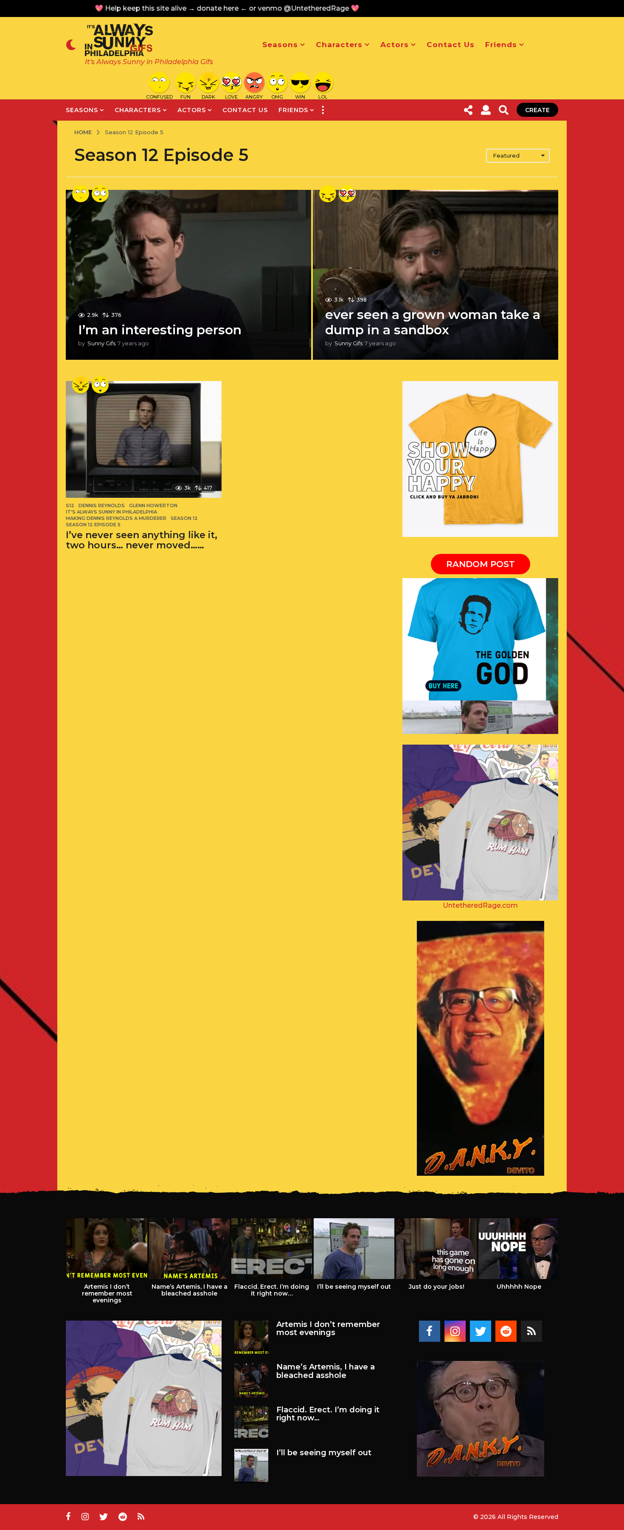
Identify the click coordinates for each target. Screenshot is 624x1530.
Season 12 (184, 518)
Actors (394, 44)
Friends (501, 44)
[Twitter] (480, 1331)
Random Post (480, 564)
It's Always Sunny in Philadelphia (111, 511)
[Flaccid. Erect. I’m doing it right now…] (251, 1423)
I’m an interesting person (160, 330)
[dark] (80, 384)
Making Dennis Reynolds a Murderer (116, 518)
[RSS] (531, 1331)
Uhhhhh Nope (519, 1286)
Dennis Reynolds (102, 505)
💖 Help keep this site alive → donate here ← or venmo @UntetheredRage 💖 (202, 8)
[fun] (327, 193)
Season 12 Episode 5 (93, 524)
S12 (70, 505)
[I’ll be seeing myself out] (251, 1466)
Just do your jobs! (436, 1286)
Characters (339, 44)
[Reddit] (506, 1331)
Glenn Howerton (153, 505)
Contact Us (451, 44)
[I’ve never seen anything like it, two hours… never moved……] (144, 439)
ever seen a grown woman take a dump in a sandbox (432, 322)
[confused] (80, 193)
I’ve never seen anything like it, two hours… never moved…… (141, 540)
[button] (71, 44)
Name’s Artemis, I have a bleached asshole (190, 1290)
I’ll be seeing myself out (354, 1286)
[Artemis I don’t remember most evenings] (251, 1338)
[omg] (100, 193)
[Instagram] (455, 1331)
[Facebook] (429, 1331)
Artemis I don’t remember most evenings (107, 1293)
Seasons (280, 44)
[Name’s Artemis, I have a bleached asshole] (251, 1380)
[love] (347, 193)
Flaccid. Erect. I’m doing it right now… (271, 1290)
